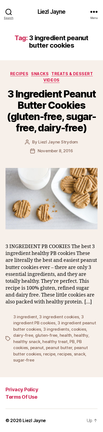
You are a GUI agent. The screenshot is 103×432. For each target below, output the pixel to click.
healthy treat (55, 341)
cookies (78, 329)
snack (79, 354)
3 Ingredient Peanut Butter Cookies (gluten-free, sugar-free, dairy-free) (51, 111)
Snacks (40, 73)
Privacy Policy (21, 389)
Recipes (19, 73)
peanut (37, 347)
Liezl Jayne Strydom (58, 142)
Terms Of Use (21, 397)
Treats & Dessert (72, 73)
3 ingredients (56, 329)
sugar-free (23, 360)
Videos (51, 80)
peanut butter (59, 347)
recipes (64, 354)
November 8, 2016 (55, 150)
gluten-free (46, 335)
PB (72, 341)
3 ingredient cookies (59, 316)
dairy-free (23, 335)
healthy (81, 335)
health (66, 335)
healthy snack (26, 341)
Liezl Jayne (51, 12)
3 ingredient (25, 316)
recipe (49, 354)
